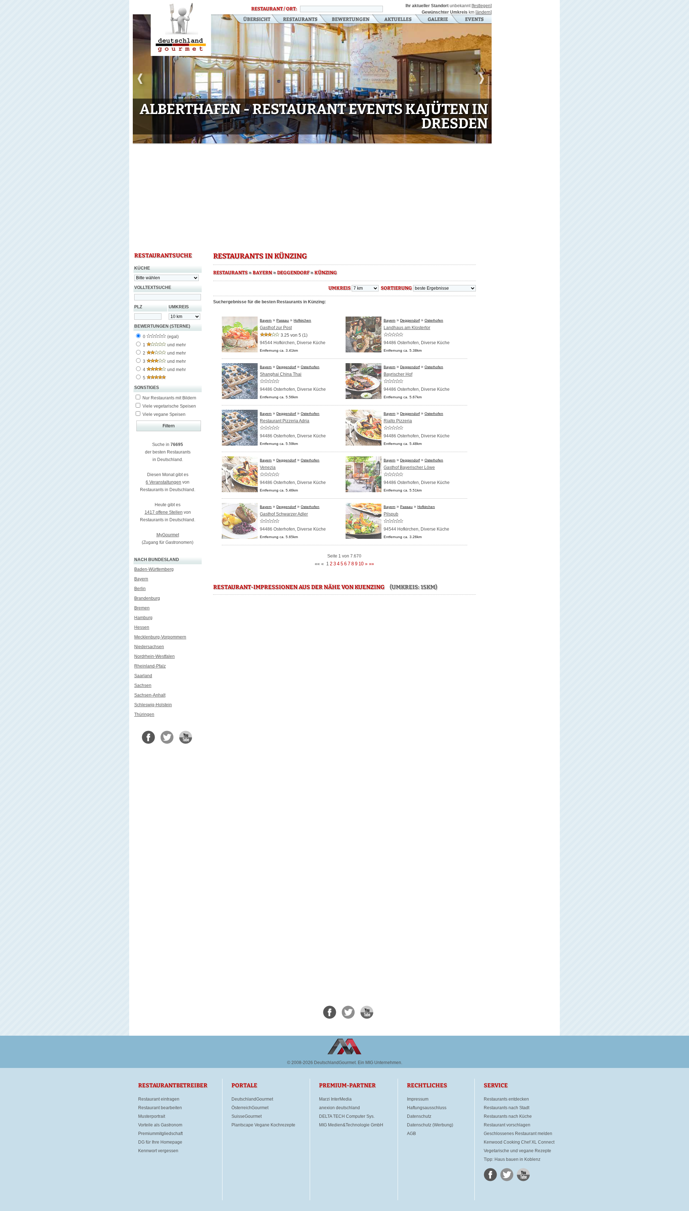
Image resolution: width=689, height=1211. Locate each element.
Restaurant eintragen (158, 1099)
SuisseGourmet (246, 1116)
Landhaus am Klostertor (407, 327)
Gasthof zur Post (276, 327)
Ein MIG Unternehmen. (380, 1062)
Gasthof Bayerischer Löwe (409, 467)
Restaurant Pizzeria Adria (284, 420)
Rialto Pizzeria (398, 420)
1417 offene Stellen (164, 512)
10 (259, 138)
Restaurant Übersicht (252, 19)
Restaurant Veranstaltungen (474, 19)
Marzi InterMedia (335, 1099)
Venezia (268, 467)
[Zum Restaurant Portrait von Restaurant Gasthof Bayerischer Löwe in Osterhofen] (363, 490)
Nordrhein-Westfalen (154, 656)
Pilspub (391, 514)
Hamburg (143, 617)
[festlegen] (482, 5)
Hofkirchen (302, 320)
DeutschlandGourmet (252, 1099)
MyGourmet (167, 534)
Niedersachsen (149, 646)
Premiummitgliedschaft (160, 1133)
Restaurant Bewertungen (351, 19)
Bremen (142, 608)
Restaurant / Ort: (274, 9)
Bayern (141, 578)
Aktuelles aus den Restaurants (399, 19)
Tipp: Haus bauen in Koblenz (512, 1159)
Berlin (140, 588)
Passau (282, 320)
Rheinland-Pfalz (150, 666)
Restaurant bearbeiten (160, 1107)
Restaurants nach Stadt (506, 1107)
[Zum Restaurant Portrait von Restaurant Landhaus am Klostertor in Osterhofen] (363, 350)
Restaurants (300, 19)
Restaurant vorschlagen (507, 1124)
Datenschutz (419, 1116)
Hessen (141, 627)
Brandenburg (147, 598)
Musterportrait (151, 1116)
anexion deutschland (339, 1107)
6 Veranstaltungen (163, 482)
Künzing (325, 273)
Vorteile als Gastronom (160, 1124)
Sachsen (142, 685)
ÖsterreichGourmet (249, 1107)
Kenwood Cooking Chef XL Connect (519, 1142)
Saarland (143, 675)
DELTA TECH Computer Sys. (347, 1116)
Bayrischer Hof (398, 374)
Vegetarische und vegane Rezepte (517, 1150)
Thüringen (144, 714)
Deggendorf (293, 273)
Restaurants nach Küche (508, 1116)
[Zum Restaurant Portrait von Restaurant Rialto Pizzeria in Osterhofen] (363, 444)
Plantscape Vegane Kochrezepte (263, 1124)
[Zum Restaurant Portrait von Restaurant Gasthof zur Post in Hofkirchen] (240, 350)
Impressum (417, 1099)
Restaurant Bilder (438, 19)
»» (371, 563)
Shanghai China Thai (280, 374)
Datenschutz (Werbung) (430, 1124)
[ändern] (483, 12)
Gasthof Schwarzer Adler (284, 514)
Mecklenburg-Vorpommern (160, 637)
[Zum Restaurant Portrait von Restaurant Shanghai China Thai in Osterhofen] (240, 397)
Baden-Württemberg (154, 569)
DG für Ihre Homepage (160, 1142)
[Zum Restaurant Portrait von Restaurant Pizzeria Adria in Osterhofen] (240, 444)
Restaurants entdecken (506, 1099)
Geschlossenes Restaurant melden (518, 1133)
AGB (411, 1133)
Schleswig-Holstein (153, 704)
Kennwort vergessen (158, 1150)
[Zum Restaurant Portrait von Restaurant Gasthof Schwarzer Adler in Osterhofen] (240, 537)
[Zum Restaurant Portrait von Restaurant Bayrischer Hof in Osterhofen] (363, 397)
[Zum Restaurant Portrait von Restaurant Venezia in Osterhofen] (240, 490)
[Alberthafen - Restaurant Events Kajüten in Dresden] (312, 80)
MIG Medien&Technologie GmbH (351, 1124)
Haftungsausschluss (426, 1107)
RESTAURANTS (230, 273)
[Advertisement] (312, 197)
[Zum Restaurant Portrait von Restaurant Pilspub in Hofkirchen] (363, 537)
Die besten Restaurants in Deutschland (181, 28)
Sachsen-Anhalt (149, 695)
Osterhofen (434, 320)
